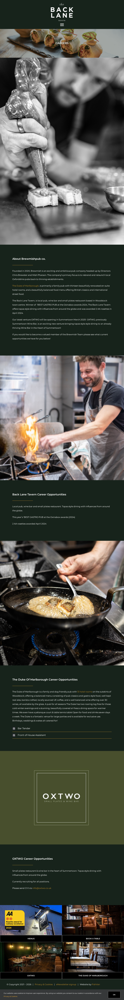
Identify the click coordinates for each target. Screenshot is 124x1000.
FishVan (96, 984)
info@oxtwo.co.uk (42, 888)
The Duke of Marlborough (25, 286)
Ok (114, 995)
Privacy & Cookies (44, 984)
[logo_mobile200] (62, 4)
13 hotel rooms (84, 691)
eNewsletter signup (66, 984)
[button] (62, 728)
